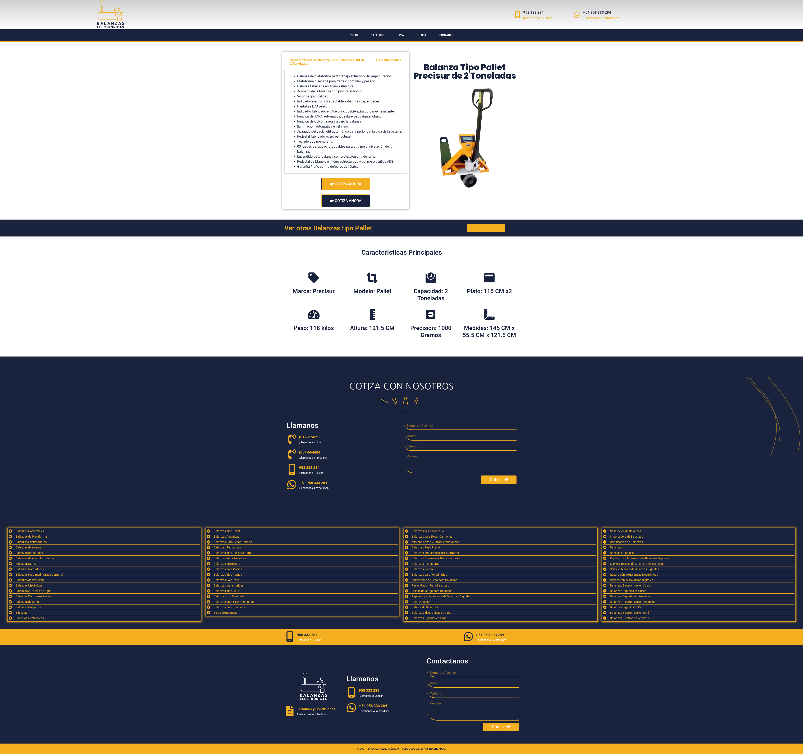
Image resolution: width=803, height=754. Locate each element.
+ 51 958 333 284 (597, 12)
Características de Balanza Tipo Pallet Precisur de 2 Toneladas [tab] (327, 61)
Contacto (446, 35)
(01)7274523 (309, 437)
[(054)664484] (291, 454)
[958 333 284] (517, 14)
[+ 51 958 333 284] (577, 14)
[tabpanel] (345, 122)
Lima (401, 35)
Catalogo (378, 35)
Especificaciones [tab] (389, 60)
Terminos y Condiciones (316, 709)
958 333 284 (533, 12)
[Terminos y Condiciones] (289, 711)
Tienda (421, 35)
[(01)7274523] (291, 439)
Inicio (354, 35)
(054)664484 (309, 452)
